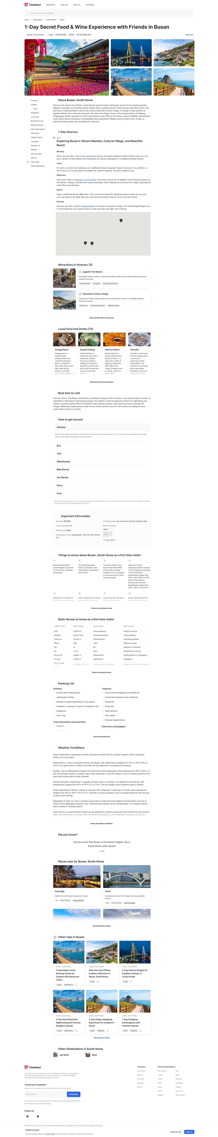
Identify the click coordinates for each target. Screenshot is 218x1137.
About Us (140, 1075)
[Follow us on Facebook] (42, 1116)
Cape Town (179, 1091)
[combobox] (107, 13)
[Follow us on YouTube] (34, 1116)
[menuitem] (37, 100)
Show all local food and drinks (101, 382)
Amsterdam (179, 1083)
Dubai (160, 1087)
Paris (177, 1071)
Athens (160, 1083)
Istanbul (178, 1087)
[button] (101, 142)
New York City (162, 1071)
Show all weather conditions (102, 823)
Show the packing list (101, 736)
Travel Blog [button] (90, 5)
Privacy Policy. (46, 1103)
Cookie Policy (50, 1134)
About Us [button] (76, 5)
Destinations (141, 1071)
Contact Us (140, 1083)
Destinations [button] (50, 5)
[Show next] (148, 844)
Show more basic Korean (101, 672)
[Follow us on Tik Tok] (27, 1116)
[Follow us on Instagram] (31, 1116)
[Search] (188, 13)
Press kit (140, 1087)
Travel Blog (140, 1079)
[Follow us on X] (38, 1116)
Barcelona (179, 1079)
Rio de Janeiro (180, 1095)
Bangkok (161, 1095)
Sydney (160, 1091)
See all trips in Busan (102, 1038)
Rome (177, 1075)
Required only (175, 1132)
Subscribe (73, 1094)
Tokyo (160, 1079)
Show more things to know (101, 608)
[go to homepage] (33, 6)
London (160, 1075)
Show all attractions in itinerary (102, 318)
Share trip (189, 35)
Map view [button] (64, 5)
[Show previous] (56, 844)
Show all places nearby (102, 926)
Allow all (189, 1132)
